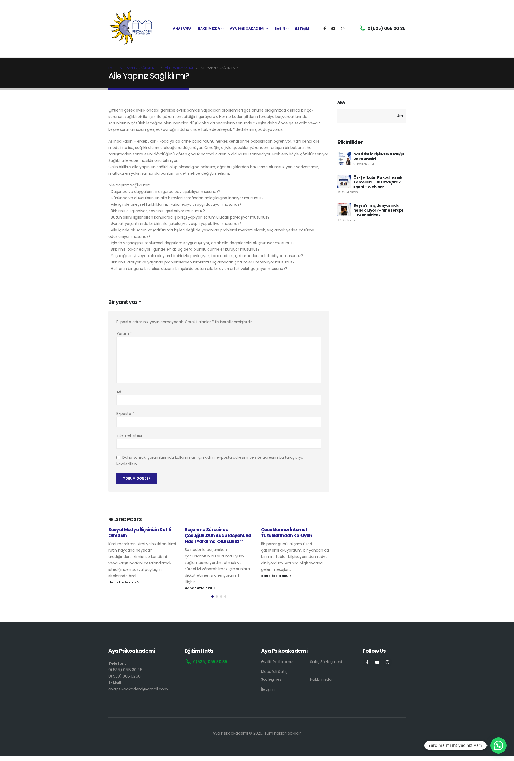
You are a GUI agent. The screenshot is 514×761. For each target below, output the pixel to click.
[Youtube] (333, 28)
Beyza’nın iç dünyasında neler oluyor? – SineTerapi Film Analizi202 (378, 210)
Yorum (124, 333)
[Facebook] (324, 28)
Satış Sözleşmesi (326, 661)
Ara (341, 102)
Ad (120, 392)
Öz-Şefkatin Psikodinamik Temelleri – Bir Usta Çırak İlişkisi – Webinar (377, 182)
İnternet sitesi (129, 435)
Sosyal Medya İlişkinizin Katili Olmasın (139, 532)
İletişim (268, 689)
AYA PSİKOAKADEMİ (247, 28)
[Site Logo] (131, 28)
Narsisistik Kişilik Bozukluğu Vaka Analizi (378, 156)
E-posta (125, 413)
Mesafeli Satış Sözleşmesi (274, 675)
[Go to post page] (344, 158)
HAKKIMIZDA (209, 28)
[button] (212, 596)
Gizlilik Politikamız (277, 661)
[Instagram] (342, 28)
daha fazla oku (122, 582)
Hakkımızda (321, 679)
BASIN (279, 28)
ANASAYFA (182, 28)
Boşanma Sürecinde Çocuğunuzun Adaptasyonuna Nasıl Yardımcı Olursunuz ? (218, 535)
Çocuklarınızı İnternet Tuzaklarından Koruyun (286, 532)
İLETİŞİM (302, 28)
